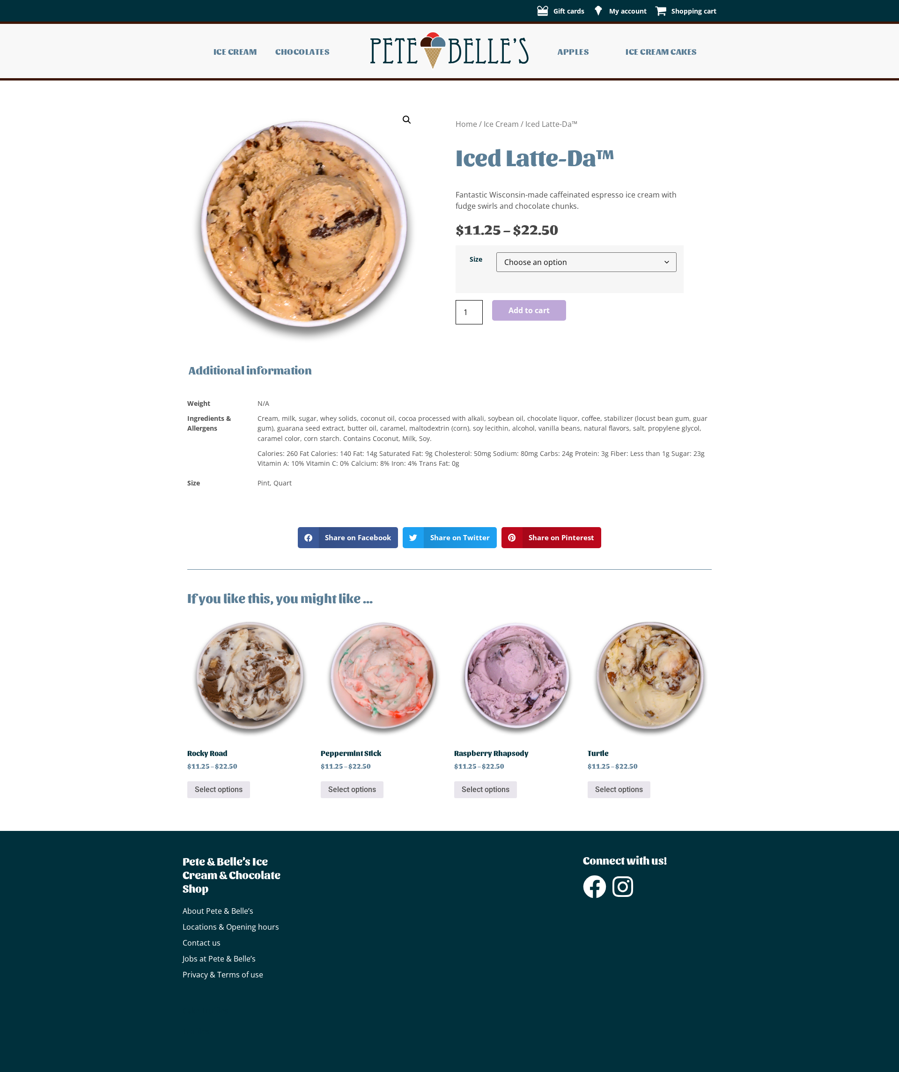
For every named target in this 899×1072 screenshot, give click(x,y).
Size (476, 259)
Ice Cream (235, 51)
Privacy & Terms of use (223, 974)
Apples (573, 51)
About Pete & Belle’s (218, 911)
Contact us (202, 943)
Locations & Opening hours (231, 927)
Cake (191, 1011)
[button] (406, 119)
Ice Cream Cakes (661, 51)
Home (466, 124)
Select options (219, 789)
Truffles (214, 1011)
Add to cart (529, 310)
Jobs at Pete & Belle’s (219, 959)
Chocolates (302, 51)
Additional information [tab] (250, 369)
